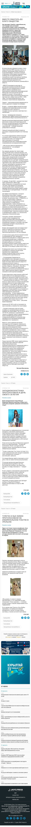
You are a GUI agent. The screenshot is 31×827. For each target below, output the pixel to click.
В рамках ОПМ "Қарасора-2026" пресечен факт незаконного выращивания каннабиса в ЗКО (13, 755)
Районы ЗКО (15, 799)
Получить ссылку (6, 397)
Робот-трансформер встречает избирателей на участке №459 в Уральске (15, 717)
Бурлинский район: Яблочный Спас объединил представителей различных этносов (12, 749)
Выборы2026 (7, 493)
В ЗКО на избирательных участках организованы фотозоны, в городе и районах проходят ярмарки (13, 734)
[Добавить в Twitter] (25, 374)
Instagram (9, 637)
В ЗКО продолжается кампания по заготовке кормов (14, 783)
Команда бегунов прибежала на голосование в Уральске (15, 722)
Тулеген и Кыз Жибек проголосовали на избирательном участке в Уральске (15, 706)
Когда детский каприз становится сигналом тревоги (14, 772)
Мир (15, 793)
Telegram (18, 637)
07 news (13, 383)
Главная (3, 12)
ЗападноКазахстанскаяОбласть (12, 502)
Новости (8, 12)
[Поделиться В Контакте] (28, 374)
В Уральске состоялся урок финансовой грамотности (14, 767)
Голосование (7, 499)
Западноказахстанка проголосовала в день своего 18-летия (15, 695)
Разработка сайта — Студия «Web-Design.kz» (15, 822)
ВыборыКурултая (8, 496)
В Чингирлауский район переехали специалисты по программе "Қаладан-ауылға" (14, 777)
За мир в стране (5, 700)
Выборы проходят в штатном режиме (10, 711)
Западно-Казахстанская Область (15, 797)
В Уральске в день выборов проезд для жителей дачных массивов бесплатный (15, 728)
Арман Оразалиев (8, 374)
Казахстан (15, 795)
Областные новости (16, 12)
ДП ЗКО (13, 377)
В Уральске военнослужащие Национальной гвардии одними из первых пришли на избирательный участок (14, 740)
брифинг (6, 377)
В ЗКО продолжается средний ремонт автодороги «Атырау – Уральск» (13, 762)
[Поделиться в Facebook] (21, 374)
